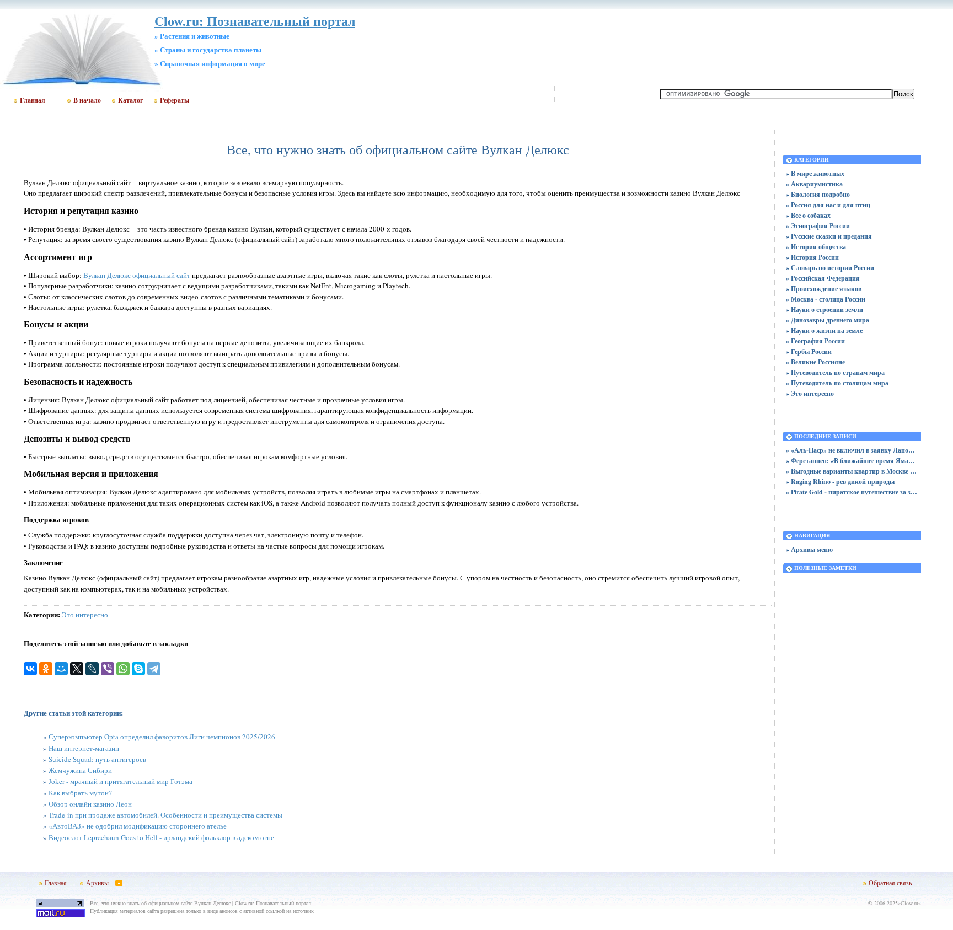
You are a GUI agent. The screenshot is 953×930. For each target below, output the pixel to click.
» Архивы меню (809, 549)
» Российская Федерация (823, 278)
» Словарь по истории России (830, 267)
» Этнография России (818, 225)
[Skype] (138, 668)
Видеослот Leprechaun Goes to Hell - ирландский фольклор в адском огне (161, 837)
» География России (815, 341)
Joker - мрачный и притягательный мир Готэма (120, 781)
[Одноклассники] (45, 668)
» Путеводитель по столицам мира (837, 383)
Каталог (130, 100)
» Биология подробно (818, 194)
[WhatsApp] (123, 668)
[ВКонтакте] (30, 668)
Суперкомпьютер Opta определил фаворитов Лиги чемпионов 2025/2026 (162, 736)
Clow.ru (909, 903)
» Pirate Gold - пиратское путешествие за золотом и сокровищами (852, 492)
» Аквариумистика (814, 184)
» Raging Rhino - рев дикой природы (840, 481)
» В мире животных (815, 173)
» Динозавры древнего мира (827, 320)
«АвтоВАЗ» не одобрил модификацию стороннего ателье (138, 826)
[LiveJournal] (92, 668)
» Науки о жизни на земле (824, 330)
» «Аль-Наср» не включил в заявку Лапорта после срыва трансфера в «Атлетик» (852, 450)
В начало (87, 100)
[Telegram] (153, 668)
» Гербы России (809, 351)
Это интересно (85, 615)
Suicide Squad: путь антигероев (97, 759)
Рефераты (174, 100)
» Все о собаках (808, 215)
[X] (76, 668)
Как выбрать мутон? (80, 793)
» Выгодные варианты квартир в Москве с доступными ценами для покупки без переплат (852, 471)
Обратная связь (890, 882)
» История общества (816, 246)
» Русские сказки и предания (829, 236)
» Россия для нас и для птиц (828, 204)
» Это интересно (810, 393)
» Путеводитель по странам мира (835, 372)
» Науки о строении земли (824, 309)
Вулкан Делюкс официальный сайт (136, 275)
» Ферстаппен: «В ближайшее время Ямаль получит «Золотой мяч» (852, 460)
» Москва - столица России (825, 299)
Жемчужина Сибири (80, 770)
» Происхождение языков (823, 288)
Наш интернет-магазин (84, 748)
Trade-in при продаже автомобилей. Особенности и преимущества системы (165, 815)
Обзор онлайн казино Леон (90, 804)
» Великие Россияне (815, 362)
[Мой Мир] (61, 668)
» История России (812, 257)
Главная (32, 100)
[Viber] (107, 668)
